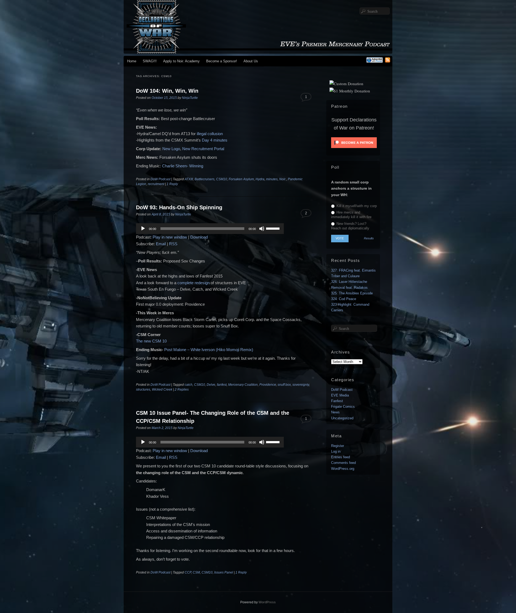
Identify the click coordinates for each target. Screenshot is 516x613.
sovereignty (300, 385)
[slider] (273, 228)
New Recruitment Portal (203, 148)
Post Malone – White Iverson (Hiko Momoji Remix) (208, 349)
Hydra (260, 179)
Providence (267, 385)
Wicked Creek (162, 389)
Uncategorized (342, 418)
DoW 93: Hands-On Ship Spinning (179, 207)
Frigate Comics (343, 407)
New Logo (171, 148)
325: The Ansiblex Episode (352, 293)
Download (199, 237)
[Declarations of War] (258, 50)
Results (369, 238)
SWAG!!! (150, 61)
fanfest (222, 385)
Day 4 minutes (214, 140)
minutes (272, 179)
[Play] (143, 228)
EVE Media (340, 395)
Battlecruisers (204, 179)
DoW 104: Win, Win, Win (167, 91)
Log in (336, 451)
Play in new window (170, 237)
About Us (250, 61)
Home (131, 61)
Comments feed (343, 463)
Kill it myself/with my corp (356, 206)
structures (143, 389)
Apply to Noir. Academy (181, 61)
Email (161, 243)
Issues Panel (223, 572)
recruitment (156, 184)
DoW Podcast (160, 179)
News (335, 412)
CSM (196, 572)
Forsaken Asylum (241, 179)
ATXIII (189, 179)
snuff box (284, 385)
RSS (173, 243)
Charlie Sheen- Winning (182, 166)
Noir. (282, 179)
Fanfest (337, 401)
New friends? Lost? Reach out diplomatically (350, 226)
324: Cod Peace (343, 299)
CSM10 (221, 179)
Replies (182, 389)
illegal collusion (210, 133)
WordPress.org (342, 469)
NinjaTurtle (190, 98)
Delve (211, 385)
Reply (172, 184)
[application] (210, 228)
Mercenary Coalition (243, 385)
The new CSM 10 (151, 341)
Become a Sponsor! (221, 61)
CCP (188, 572)
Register (337, 446)
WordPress (267, 602)
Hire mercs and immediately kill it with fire (351, 214)
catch (188, 385)
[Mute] (261, 228)
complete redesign (193, 282)
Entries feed (340, 457)
